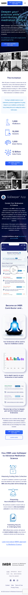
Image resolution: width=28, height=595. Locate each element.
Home (8, 571)
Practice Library (14, 576)
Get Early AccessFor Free (15, 3)
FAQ (12, 574)
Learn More (14, 437)
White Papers (17, 574)
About (20, 571)
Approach (14, 571)
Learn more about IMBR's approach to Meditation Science (14, 543)
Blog (8, 574)
